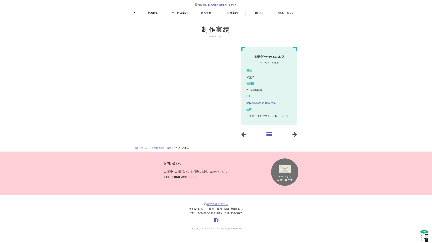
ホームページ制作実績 (152, 148)
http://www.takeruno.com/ (261, 103)
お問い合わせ (285, 12)
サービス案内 (179, 12)
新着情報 (153, 12)
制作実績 (206, 12)
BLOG (259, 12)
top (136, 148)
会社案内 (232, 12)
